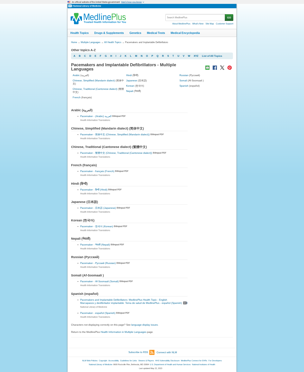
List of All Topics (212, 55)
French (77, 97)
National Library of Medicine (87, 6)
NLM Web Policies (90, 361)
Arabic (76, 75)
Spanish (183, 85)
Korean (130, 85)
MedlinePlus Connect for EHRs (194, 361)
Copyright (103, 361)
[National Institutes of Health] (70, 6)
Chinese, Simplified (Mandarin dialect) (94, 80)
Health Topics (79, 32)
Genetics (135, 32)
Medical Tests (156, 32)
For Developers (215, 361)
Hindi (129, 75)
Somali (183, 80)
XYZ (196, 55)
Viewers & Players (146, 361)
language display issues (144, 324)
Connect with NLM (167, 352)
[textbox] (195, 17)
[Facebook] (214, 67)
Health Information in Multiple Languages (123, 332)
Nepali (129, 91)
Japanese (131, 80)
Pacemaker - (103, 116)
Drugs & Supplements (109, 32)
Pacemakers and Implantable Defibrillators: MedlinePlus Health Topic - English (124, 299)
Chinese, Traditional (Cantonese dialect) (95, 89)
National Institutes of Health (203, 364)
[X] (222, 67)
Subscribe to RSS (138, 352)
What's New (198, 23)
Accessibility (113, 361)
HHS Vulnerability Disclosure (167, 361)
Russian (183, 75)
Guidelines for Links (128, 361)
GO (229, 17)
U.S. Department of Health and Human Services (170, 364)
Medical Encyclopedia (185, 32)
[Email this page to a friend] (207, 67)
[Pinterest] (229, 67)
